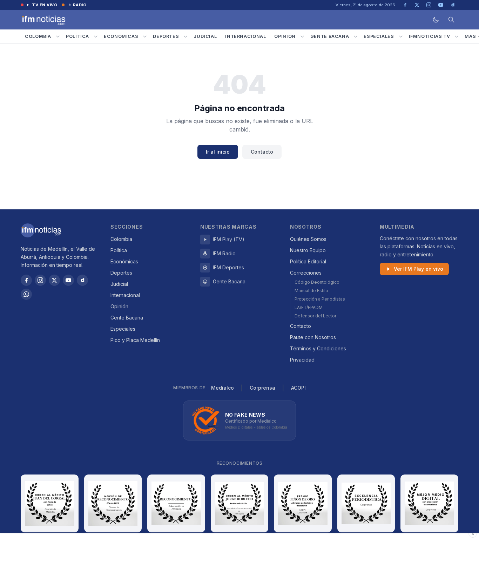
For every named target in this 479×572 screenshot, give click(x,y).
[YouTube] (68, 280)
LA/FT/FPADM (309, 307)
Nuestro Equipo (308, 250)
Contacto (262, 152)
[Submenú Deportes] (185, 36)
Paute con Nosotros (313, 337)
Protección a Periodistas (320, 299)
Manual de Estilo (311, 290)
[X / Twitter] (54, 280)
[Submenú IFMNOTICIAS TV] (456, 36)
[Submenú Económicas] (145, 36)
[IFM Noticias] (41, 230)
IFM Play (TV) (228, 239)
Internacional (245, 36)
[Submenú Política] (96, 36)
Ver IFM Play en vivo (418, 269)
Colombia (38, 36)
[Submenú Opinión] (302, 36)
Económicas (121, 36)
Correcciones (306, 273)
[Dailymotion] (82, 280)
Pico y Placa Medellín (135, 340)
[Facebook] (26, 280)
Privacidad (302, 360)
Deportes (166, 36)
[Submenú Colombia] (58, 36)
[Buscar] (451, 20)
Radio (80, 4)
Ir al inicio (218, 152)
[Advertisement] (239, 552)
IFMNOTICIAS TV (429, 36)
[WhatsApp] (26, 294)
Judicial (205, 36)
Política (77, 36)
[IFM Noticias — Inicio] (43, 19)
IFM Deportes (228, 267)
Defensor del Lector (315, 315)
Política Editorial (308, 261)
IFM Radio (224, 253)
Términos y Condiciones (318, 348)
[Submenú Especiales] (401, 36)
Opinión (284, 36)
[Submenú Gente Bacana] (355, 36)
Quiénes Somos (308, 239)
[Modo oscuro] (436, 20)
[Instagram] (40, 280)
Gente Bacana (329, 36)
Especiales (379, 36)
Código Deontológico (317, 282)
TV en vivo (45, 4)
